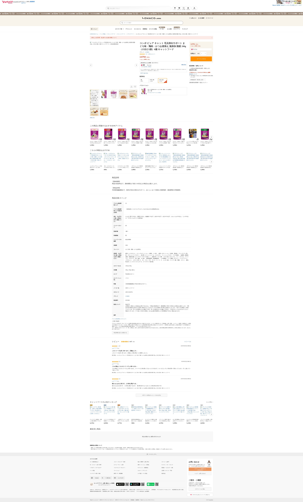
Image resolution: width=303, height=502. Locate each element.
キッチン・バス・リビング (167, 464)
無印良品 (163, 473)
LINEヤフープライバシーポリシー (107, 499)
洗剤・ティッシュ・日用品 (143, 464)
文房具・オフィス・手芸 (167, 470)
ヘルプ (299, 5)
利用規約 (132, 499)
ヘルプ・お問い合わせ (200, 473)
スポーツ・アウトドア (142, 470)
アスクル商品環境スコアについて (119, 318)
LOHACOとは (98, 489)
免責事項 (137, 499)
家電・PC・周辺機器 (118, 473)
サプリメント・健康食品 (143, 467)
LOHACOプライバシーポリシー (143, 489)
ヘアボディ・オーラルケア (95, 467)
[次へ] (136, 65)
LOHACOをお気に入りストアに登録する (201, 494)
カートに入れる (201, 58)
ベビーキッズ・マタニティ (119, 467)
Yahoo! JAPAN (276, 5)
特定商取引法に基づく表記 (178, 489)
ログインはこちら (144, 73)
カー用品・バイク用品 (142, 473)
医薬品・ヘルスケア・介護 (167, 467)
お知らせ (92, 489)
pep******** (114, 363)
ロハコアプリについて (104, 485)
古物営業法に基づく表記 (107, 491)
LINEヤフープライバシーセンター (122, 499)
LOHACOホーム (94, 34)
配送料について (193, 74)
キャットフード (111, 34)
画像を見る (92, 117)
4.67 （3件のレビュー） (151, 54)
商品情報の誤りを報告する (120, 332)
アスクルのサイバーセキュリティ (164, 489)
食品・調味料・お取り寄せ (143, 461)
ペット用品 (102, 34)
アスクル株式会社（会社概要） (143, 491)
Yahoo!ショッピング (94, 499)
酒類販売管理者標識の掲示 (95, 491)
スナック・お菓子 (165, 461)
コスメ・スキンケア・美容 (119, 461)
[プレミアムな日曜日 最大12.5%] (151, 13)
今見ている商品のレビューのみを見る (151, 395)
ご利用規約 (153, 489)
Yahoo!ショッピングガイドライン (147, 499)
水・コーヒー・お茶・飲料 (95, 464)
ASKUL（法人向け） (130, 491)
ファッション (117, 470)
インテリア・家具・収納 (95, 473)
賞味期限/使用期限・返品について (197, 82)
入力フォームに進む (200, 489)
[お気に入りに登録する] (135, 86)
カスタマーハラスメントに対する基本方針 (119, 489)
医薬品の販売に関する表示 (119, 491)
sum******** (114, 348)
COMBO (147, 52)
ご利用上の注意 (132, 489)
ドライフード (130, 34)
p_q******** (114, 381)
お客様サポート (105, 489)
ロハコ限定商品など (94, 461)
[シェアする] (131, 86)
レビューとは (187, 341)
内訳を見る (183, 64)
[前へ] (91, 65)
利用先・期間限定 (148, 66)
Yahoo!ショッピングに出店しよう (289, 5)
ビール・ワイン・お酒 (118, 464)
